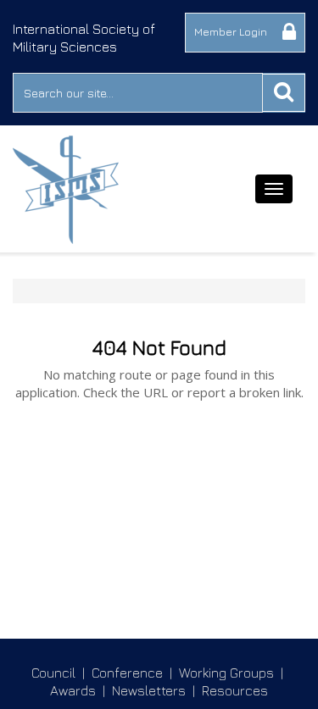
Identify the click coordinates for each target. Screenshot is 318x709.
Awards (73, 690)
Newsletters (149, 690)
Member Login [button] (232, 31)
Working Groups (226, 672)
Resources (235, 690)
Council (53, 672)
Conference (127, 672)
